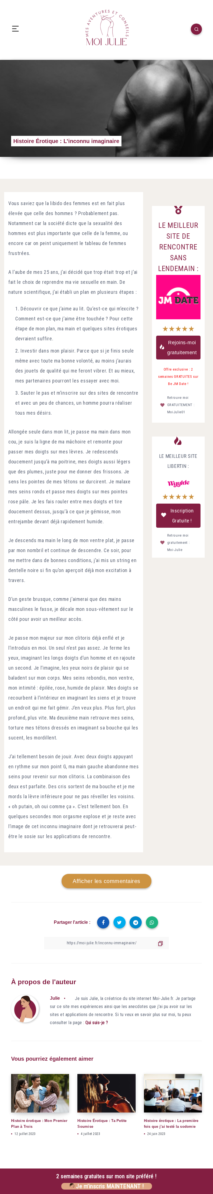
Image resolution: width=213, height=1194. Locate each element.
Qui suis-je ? (96, 1022)
